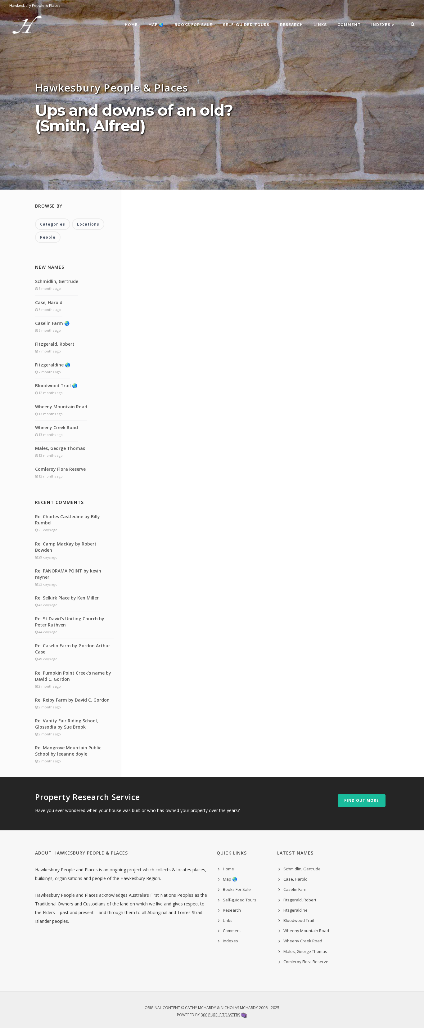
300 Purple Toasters (220, 1014)
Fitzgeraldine (295, 910)
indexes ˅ (382, 25)
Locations (88, 224)
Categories (52, 224)
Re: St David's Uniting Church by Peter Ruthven (69, 622)
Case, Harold (48, 302)
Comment (349, 25)
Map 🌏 (156, 25)
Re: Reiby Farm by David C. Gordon (72, 700)
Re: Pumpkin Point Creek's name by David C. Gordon (73, 676)
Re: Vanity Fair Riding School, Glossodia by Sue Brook (66, 724)
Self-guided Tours (246, 25)
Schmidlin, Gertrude (56, 281)
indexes (230, 941)
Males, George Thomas (60, 448)
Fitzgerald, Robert (54, 344)
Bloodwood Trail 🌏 (56, 385)
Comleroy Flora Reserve (60, 469)
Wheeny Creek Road (56, 427)
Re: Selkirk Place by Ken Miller (67, 598)
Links (320, 25)
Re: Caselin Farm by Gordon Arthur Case (72, 649)
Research (291, 25)
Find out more (361, 800)
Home (131, 25)
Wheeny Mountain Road (61, 407)
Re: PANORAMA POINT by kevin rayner (68, 574)
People (48, 237)
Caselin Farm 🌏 (52, 323)
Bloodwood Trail (298, 920)
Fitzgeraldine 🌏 (52, 365)
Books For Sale (193, 25)
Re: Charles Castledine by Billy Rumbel (67, 520)
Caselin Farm (295, 889)
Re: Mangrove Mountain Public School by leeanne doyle (68, 751)
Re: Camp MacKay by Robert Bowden (66, 547)
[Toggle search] (413, 24)
